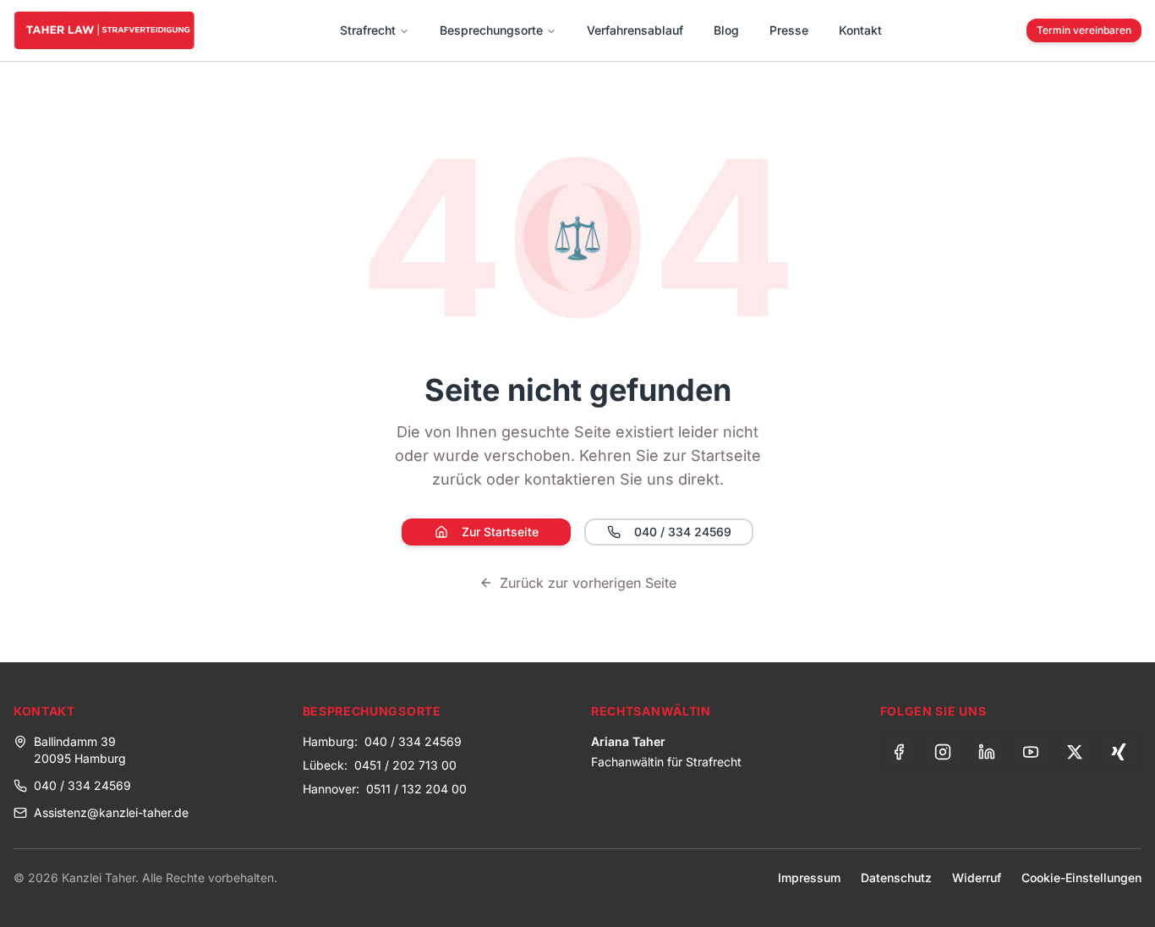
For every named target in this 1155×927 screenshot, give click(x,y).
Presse (788, 30)
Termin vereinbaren (1084, 30)
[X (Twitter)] (1074, 752)
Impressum (809, 877)
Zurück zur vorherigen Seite (588, 582)
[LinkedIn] (986, 752)
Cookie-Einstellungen (1081, 877)
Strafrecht (368, 30)
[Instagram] (942, 752)
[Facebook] (898, 752)
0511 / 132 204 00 (416, 789)
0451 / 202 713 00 (405, 765)
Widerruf (976, 877)
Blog (726, 30)
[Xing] (1118, 752)
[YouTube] (1030, 752)
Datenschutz (896, 877)
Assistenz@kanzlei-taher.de (111, 812)
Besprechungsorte (491, 30)
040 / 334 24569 (682, 531)
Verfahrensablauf (635, 30)
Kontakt (860, 30)
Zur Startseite (500, 531)
